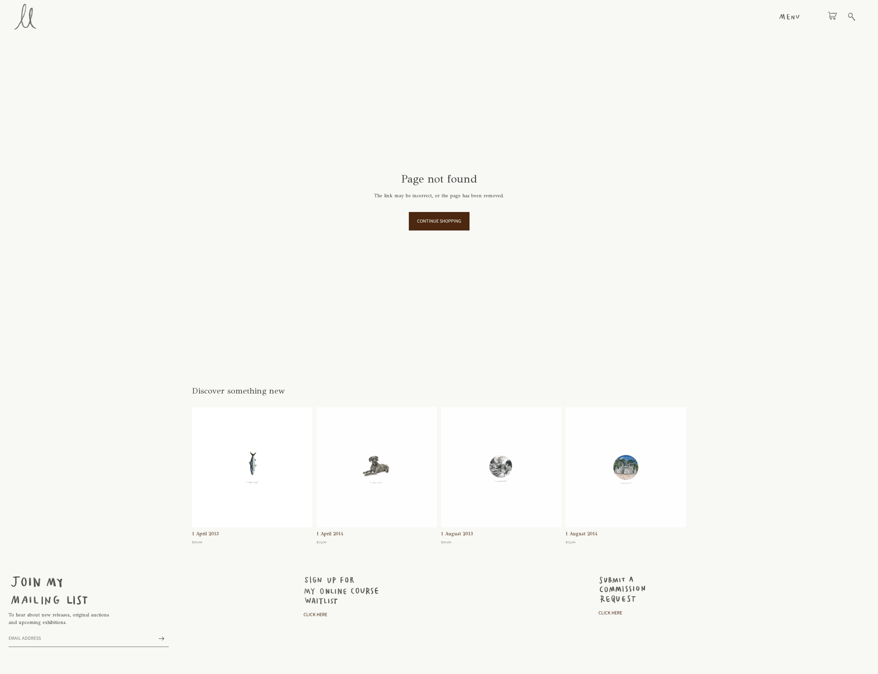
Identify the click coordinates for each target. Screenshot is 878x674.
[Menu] (789, 16)
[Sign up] (161, 639)
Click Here (315, 614)
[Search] (851, 17)
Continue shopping (439, 221)
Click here (610, 613)
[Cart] (832, 16)
